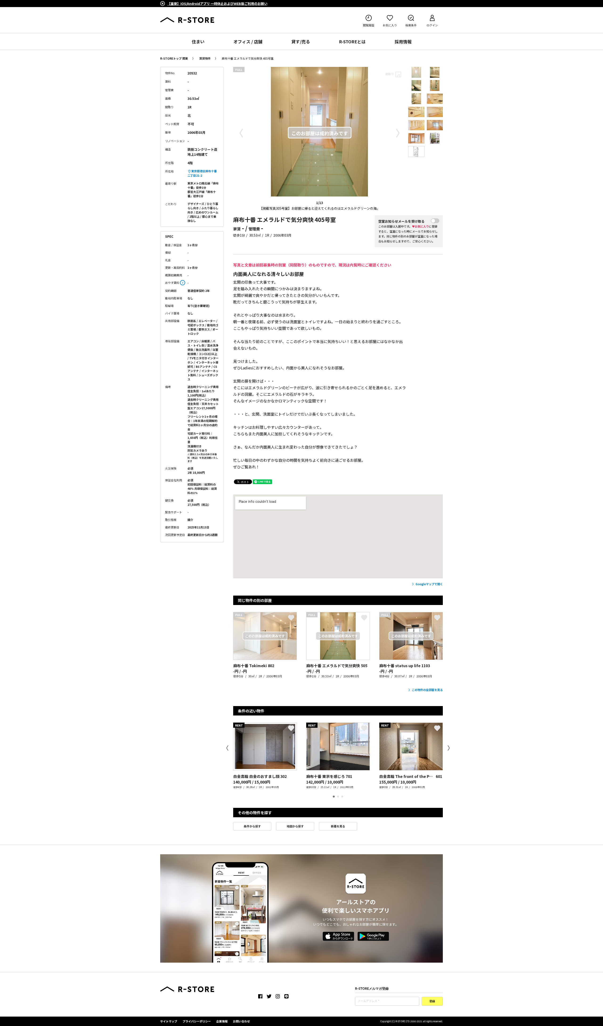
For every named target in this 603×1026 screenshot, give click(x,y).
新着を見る (338, 826)
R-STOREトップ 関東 (174, 58)
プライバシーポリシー (197, 1021)
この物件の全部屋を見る (427, 690)
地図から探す (295, 826)
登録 (432, 1001)
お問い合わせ (241, 1021)
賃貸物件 (205, 58)
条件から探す (252, 826)
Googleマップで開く (429, 584)
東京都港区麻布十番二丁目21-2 (202, 173)
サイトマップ (168, 1021)
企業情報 (222, 1021)
